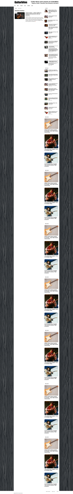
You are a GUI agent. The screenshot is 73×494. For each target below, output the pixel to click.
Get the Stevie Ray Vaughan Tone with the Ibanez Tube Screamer (50, 165)
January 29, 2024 (50, 38)
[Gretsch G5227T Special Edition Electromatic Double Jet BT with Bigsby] (46, 89)
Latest (46, 8)
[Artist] (20, 15)
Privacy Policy (53, 491)
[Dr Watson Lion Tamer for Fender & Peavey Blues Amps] (46, 71)
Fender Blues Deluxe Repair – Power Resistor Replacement (53, 74)
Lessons (28, 5)
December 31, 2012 (28, 16)
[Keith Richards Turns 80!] (46, 55)
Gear (25, 5)
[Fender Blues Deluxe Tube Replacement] (46, 104)
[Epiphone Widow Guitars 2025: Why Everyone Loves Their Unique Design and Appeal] (46, 11)
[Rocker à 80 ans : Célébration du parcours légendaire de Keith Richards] (46, 42)
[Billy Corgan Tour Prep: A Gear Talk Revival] (46, 33)
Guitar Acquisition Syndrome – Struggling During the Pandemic (53, 79)
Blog (32, 5)
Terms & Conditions (48, 491)
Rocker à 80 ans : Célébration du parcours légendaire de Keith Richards (53, 42)
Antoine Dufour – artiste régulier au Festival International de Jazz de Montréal (33, 14)
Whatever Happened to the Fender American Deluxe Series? (52, 37)
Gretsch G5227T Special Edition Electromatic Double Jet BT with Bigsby (53, 89)
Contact (57, 491)
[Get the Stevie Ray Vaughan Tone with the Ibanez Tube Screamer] (51, 158)
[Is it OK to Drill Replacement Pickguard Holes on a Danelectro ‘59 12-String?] (46, 84)
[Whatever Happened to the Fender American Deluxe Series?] (46, 37)
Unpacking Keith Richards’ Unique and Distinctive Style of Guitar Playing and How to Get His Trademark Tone (53, 48)
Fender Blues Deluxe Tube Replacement (52, 103)
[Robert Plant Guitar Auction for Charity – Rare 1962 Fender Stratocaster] (51, 123)
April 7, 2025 (50, 33)
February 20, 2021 (50, 71)
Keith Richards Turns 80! (53, 56)
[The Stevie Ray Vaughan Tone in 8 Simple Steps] (45, 21)
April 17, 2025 (50, 17)
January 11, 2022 (50, 104)
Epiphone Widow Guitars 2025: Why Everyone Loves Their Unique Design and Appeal (52, 11)
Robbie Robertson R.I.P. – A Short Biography (53, 63)
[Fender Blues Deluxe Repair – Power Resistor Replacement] (46, 75)
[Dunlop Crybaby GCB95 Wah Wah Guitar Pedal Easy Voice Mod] (46, 99)
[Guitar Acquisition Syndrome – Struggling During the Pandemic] (46, 79)
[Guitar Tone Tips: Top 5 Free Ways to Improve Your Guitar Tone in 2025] (46, 25)
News (18, 5)
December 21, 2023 (51, 58)
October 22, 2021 (50, 94)
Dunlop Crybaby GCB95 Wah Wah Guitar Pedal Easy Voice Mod (53, 99)
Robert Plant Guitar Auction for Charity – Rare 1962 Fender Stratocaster (51, 131)
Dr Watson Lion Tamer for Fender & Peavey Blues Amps (53, 70)
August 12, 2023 (50, 65)
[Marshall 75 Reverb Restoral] (46, 94)
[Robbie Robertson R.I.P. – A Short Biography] (46, 62)
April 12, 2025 (50, 29)
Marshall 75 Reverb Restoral (52, 93)
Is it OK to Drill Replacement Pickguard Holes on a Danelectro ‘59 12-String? (53, 84)
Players (21, 5)
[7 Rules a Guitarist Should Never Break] (46, 17)
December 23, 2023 (51, 43)
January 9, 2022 (50, 100)
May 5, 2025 (50, 13)
